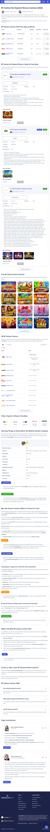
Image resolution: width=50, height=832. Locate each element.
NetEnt (15, 424)
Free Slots (34, 807)
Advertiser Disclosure (32, 823)
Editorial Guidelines (22, 803)
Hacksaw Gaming (44, 424)
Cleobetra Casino (10, 375)
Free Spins (13, 86)
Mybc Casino (9, 33)
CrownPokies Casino (10, 390)
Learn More (4, 22)
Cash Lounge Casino (10, 405)
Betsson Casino (6, 263)
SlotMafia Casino (10, 43)
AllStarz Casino (9, 48)
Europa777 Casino (10, 38)
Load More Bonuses (25, 269)
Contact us (20, 801)
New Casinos (35, 803)
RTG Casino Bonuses (36, 805)
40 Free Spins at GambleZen (18, 129)
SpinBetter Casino (6, 122)
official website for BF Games (12, 498)
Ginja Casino (9, 380)
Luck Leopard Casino (10, 400)
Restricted (20, 122)
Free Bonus (9, 344)
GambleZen (5, 182)
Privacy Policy (21, 809)
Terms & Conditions (22, 807)
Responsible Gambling (22, 823)
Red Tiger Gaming (34, 424)
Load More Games (25, 331)
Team (19, 799)
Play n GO (25, 424)
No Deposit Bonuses (36, 797)
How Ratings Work (22, 805)
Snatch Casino (9, 364)
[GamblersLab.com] (2, 2)
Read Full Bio (7, 747)
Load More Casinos (25, 59)
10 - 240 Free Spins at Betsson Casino (21, 188)
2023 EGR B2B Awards (26, 437)
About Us (20, 797)
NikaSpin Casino (9, 385)
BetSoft (5, 424)
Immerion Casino (10, 370)
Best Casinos (35, 801)
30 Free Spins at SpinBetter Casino (20, 74)
